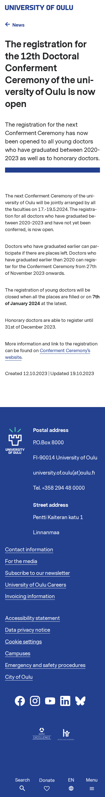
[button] (91, 784)
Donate (47, 780)
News (18, 25)
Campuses (17, 653)
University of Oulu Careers (35, 585)
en (75, 787)
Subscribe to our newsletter (37, 573)
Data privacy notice (27, 630)
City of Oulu (19, 677)
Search (22, 780)
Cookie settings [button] (23, 641)
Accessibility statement (32, 618)
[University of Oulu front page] (52, 6)
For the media (21, 561)
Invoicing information (30, 596)
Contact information (29, 549)
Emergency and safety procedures (45, 665)
